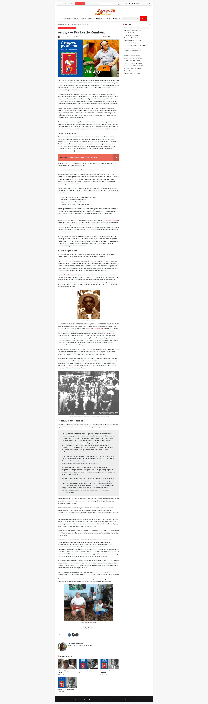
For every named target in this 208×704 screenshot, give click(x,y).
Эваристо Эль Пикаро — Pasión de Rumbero (136, 45)
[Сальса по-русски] (104, 12)
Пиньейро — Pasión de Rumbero (132, 38)
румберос (89, 628)
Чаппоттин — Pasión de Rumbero (133, 63)
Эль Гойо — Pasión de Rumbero (132, 68)
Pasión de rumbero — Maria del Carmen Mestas (136, 27)
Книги (76, 18)
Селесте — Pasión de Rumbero (132, 60)
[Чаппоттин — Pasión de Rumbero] (110, 664)
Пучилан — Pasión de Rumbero (132, 50)
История (90, 18)
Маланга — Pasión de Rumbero (132, 30)
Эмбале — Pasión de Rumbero (132, 53)
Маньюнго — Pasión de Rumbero (132, 40)
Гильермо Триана (111, 220)
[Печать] (77, 635)
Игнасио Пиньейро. (97, 328)
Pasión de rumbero (68, 24)
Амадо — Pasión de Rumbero (131, 70)
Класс (82, 18)
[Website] (69, 648)
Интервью (99, 18)
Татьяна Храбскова (66, 36)
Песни (115, 18)
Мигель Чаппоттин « (76, 368)
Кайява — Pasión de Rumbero (132, 55)
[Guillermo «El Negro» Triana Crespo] (67, 664)
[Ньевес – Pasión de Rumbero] (67, 682)
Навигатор (67, 18)
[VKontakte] (69, 635)
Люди (108, 18)
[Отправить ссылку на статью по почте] (73, 635)
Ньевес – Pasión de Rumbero (66, 689)
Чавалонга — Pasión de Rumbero (133, 48)
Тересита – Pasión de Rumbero (132, 73)
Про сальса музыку (91, 3)
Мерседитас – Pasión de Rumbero (133, 58)
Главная (61, 24)
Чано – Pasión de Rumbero (131, 32)
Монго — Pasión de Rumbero (87, 671)
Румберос (72, 28)
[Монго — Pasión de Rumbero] (88, 664)
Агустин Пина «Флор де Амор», (68, 275)
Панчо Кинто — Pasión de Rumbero (133, 65)
